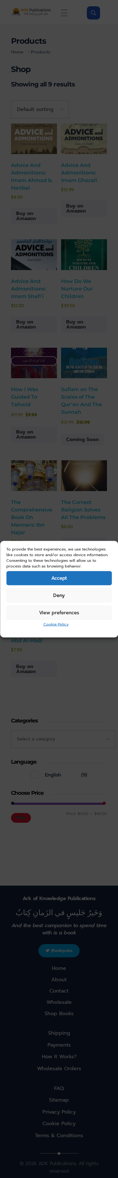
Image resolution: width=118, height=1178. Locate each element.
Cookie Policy (56, 624)
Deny (59, 595)
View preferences (59, 612)
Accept (59, 578)
